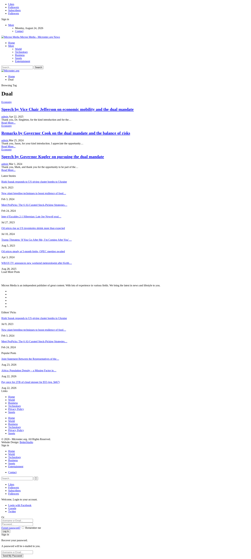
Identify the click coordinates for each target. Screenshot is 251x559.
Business (20, 55)
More (11, 25)
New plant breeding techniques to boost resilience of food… (33, 193)
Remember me (33, 527)
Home (11, 42)
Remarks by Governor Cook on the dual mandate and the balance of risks (65, 133)
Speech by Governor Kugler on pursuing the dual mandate (52, 156)
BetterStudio (26, 442)
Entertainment (22, 61)
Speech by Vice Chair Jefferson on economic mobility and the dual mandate (67, 109)
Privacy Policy (16, 409)
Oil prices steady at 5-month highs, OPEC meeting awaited (33, 251)
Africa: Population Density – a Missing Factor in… (28, 370)
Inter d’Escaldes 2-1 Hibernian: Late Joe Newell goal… (31, 216)
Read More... (8, 122)
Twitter (12, 511)
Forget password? (10, 527)
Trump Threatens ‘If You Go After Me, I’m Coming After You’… (36, 239)
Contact (19, 31)
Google (12, 508)
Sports (18, 58)
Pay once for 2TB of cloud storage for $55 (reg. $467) (30, 382)
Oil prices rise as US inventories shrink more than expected (33, 228)
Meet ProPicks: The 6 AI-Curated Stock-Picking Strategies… (34, 204)
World (18, 48)
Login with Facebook (19, 505)
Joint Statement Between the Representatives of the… (30, 358)
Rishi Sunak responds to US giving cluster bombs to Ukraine (34, 181)
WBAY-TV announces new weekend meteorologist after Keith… (36, 263)
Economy (6, 102)
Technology (21, 52)
